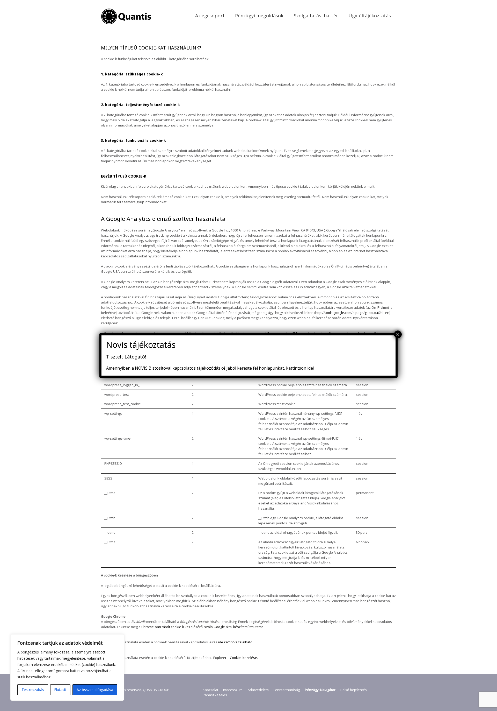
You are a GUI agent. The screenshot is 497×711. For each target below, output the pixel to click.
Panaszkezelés (215, 695)
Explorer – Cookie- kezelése (235, 657)
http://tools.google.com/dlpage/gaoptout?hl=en (352, 312)
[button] (229, 15)
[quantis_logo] (127, 15)
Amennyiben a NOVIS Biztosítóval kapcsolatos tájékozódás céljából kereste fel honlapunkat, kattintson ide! (210, 368)
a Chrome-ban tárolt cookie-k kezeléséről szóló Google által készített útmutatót (200, 626)
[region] (67, 667)
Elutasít (60, 689)
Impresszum (233, 689)
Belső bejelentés (353, 689)
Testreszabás (32, 689)
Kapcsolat (210, 689)
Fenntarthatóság (287, 689)
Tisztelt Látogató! (126, 357)
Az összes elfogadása (95, 689)
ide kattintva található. (235, 642)
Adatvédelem (258, 689)
